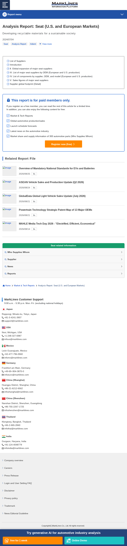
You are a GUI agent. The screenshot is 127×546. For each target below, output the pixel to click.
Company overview (13, 460)
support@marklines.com (16, 321)
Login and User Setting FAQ (18, 483)
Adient (33, 44)
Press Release (11, 475)
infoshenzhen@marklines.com (19, 410)
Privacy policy (11, 498)
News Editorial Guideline (16, 513)
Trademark (9, 506)
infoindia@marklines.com (16, 448)
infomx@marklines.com (15, 357)
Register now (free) (61, 144)
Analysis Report (19, 44)
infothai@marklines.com (16, 428)
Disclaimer (9, 490)
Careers (8, 468)
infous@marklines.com (15, 339)
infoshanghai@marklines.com (18, 392)
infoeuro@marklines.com (16, 374)
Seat (6, 44)
